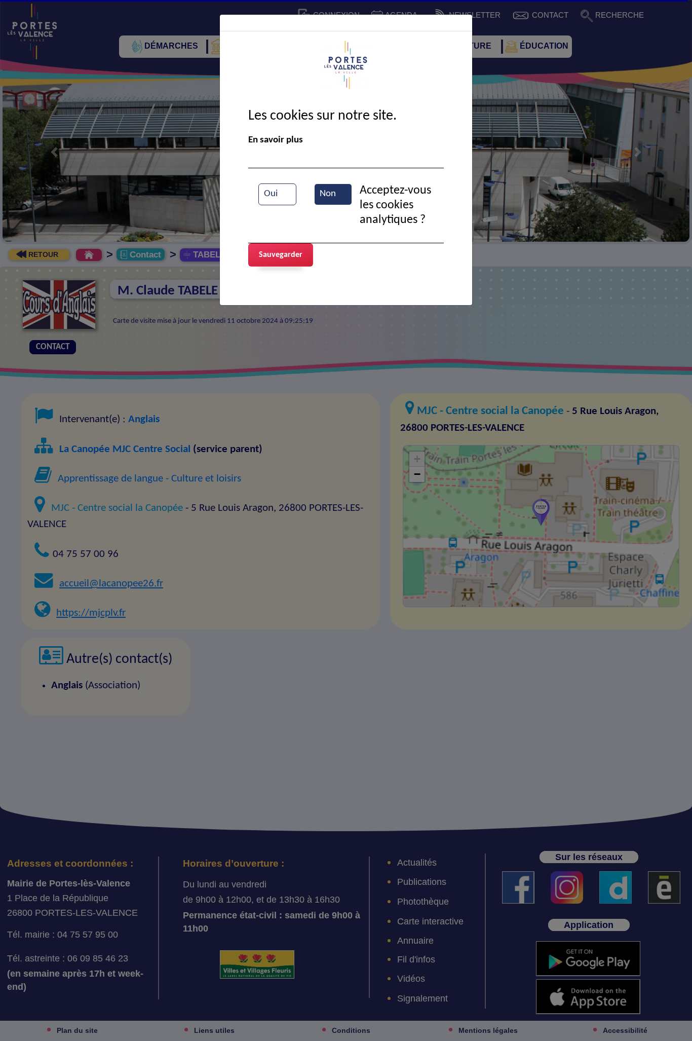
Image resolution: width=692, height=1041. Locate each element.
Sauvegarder (280, 255)
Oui (271, 194)
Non (328, 194)
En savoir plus (275, 140)
